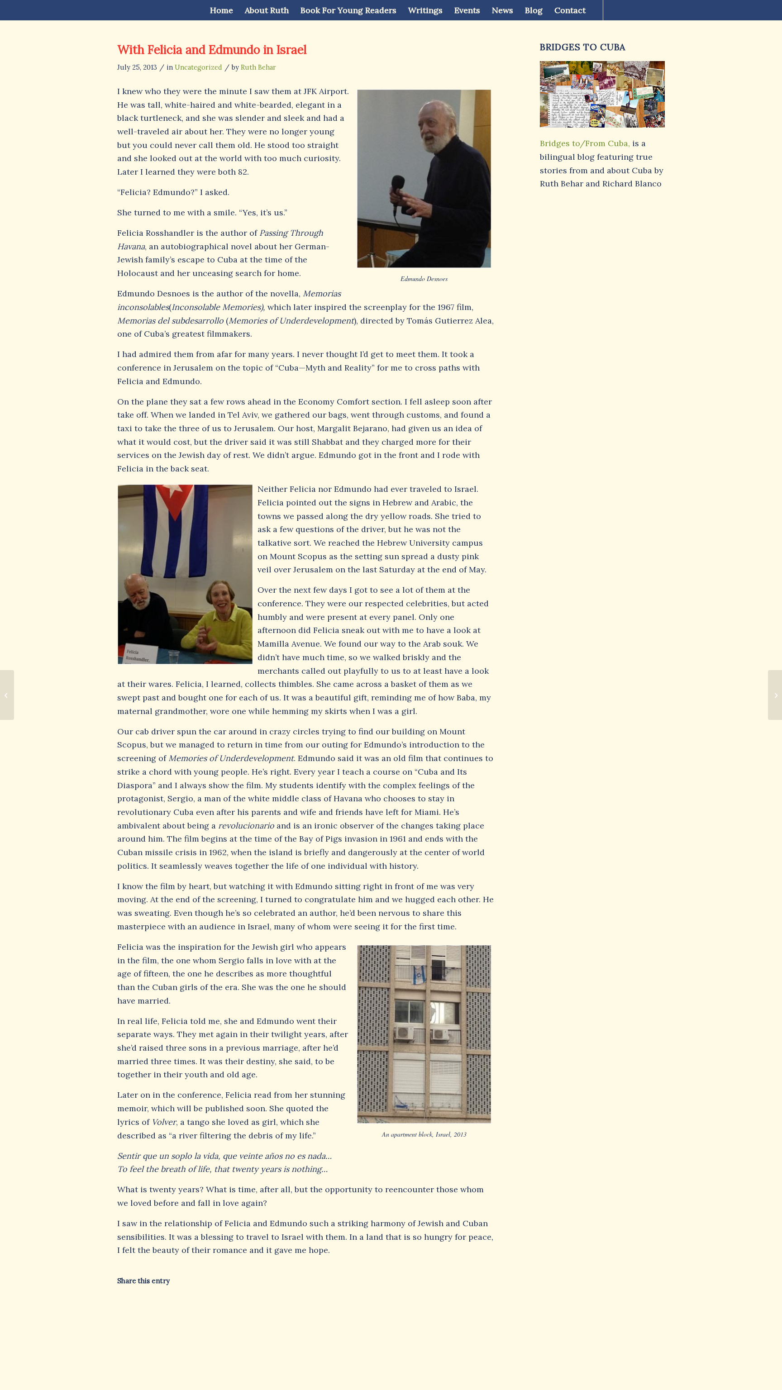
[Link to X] (631, 10)
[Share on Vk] (389, 1308)
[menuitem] (221, 10)
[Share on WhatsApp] (222, 1308)
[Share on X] (180, 1308)
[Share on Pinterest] (264, 1308)
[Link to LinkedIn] (644, 10)
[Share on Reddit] (431, 1308)
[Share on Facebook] (138, 1308)
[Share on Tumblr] (347, 1308)
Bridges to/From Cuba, (585, 143)
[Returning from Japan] (7, 695)
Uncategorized (198, 67)
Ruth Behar (258, 67)
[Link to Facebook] (617, 10)
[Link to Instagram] (658, 10)
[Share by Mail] (473, 1308)
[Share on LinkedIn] (305, 1308)
